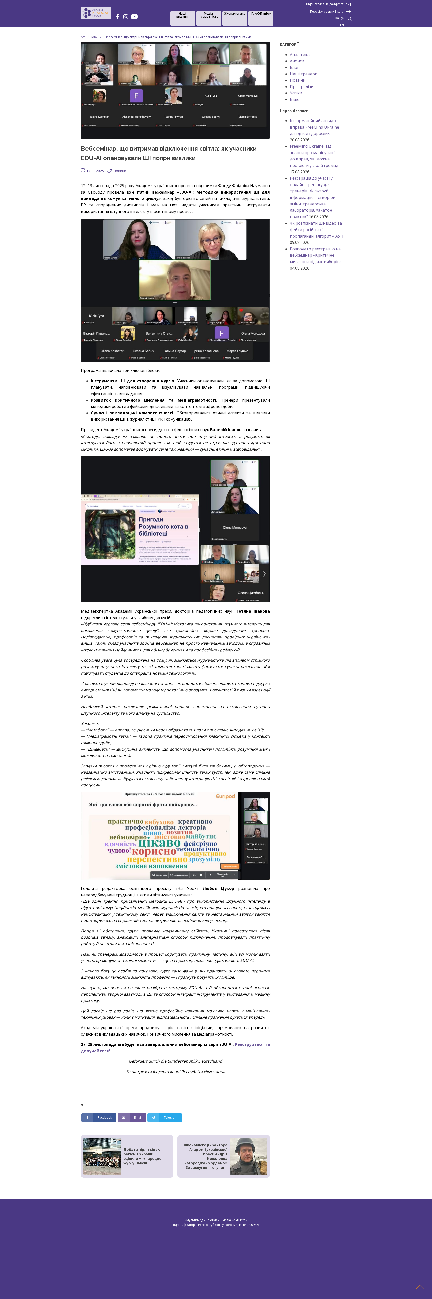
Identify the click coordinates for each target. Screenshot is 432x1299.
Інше (295, 99)
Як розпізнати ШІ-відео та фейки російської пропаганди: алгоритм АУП (317, 229)
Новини (120, 170)
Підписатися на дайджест (325, 4)
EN (342, 25)
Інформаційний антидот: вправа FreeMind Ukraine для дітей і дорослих (314, 127)
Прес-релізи (302, 86)
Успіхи (296, 93)
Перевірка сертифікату (327, 11)
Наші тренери (304, 74)
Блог (294, 67)
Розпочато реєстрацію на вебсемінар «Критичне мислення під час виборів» (316, 255)
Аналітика (300, 54)
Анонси (297, 61)
